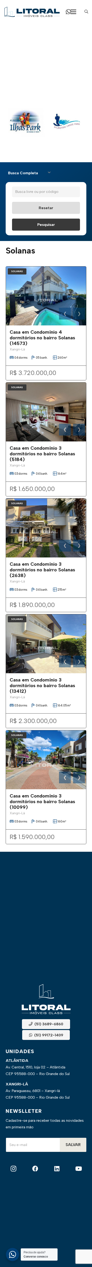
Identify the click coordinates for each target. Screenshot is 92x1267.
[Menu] (73, 12)
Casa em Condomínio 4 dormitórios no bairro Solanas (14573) (42, 337)
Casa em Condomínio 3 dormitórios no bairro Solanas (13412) (42, 685)
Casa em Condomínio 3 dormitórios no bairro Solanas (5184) (42, 453)
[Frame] (32, 12)
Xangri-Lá (17, 349)
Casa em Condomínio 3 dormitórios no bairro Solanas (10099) (42, 801)
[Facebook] (35, 1168)
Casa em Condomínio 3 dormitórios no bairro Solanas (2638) (42, 569)
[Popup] (86, 12)
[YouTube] (78, 1168)
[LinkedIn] (57, 1168)
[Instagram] (13, 1168)
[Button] (68, 11)
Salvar (73, 1144)
